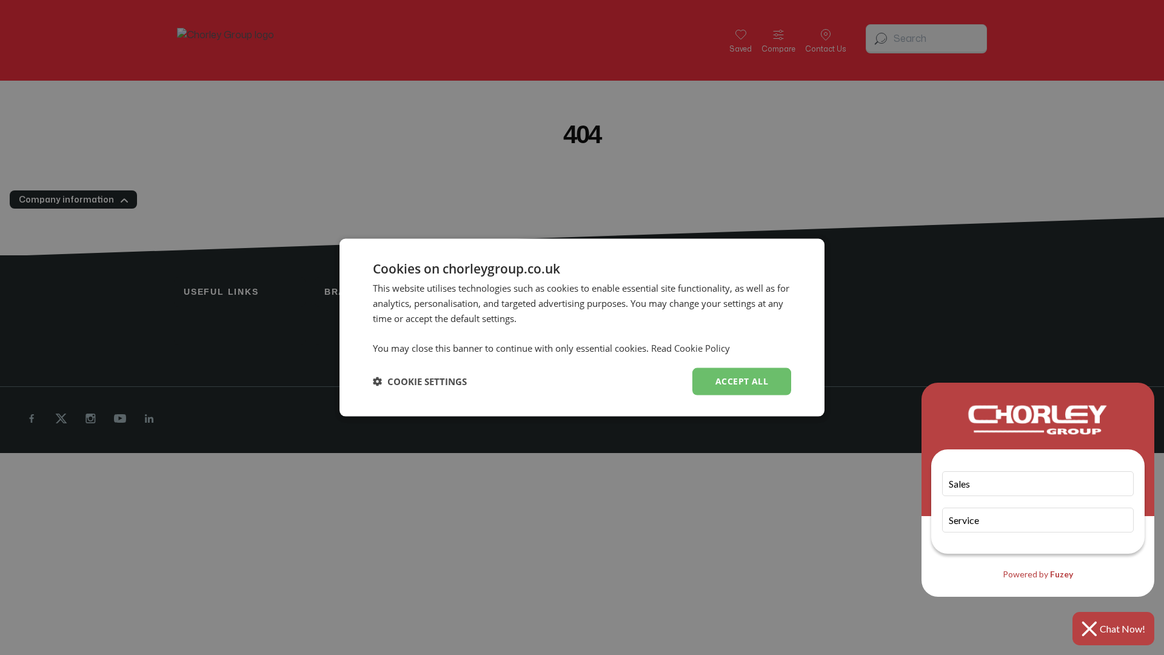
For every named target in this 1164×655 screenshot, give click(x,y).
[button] (420, 381)
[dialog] (582, 328)
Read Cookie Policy (690, 348)
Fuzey (1061, 574)
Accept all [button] (741, 381)
